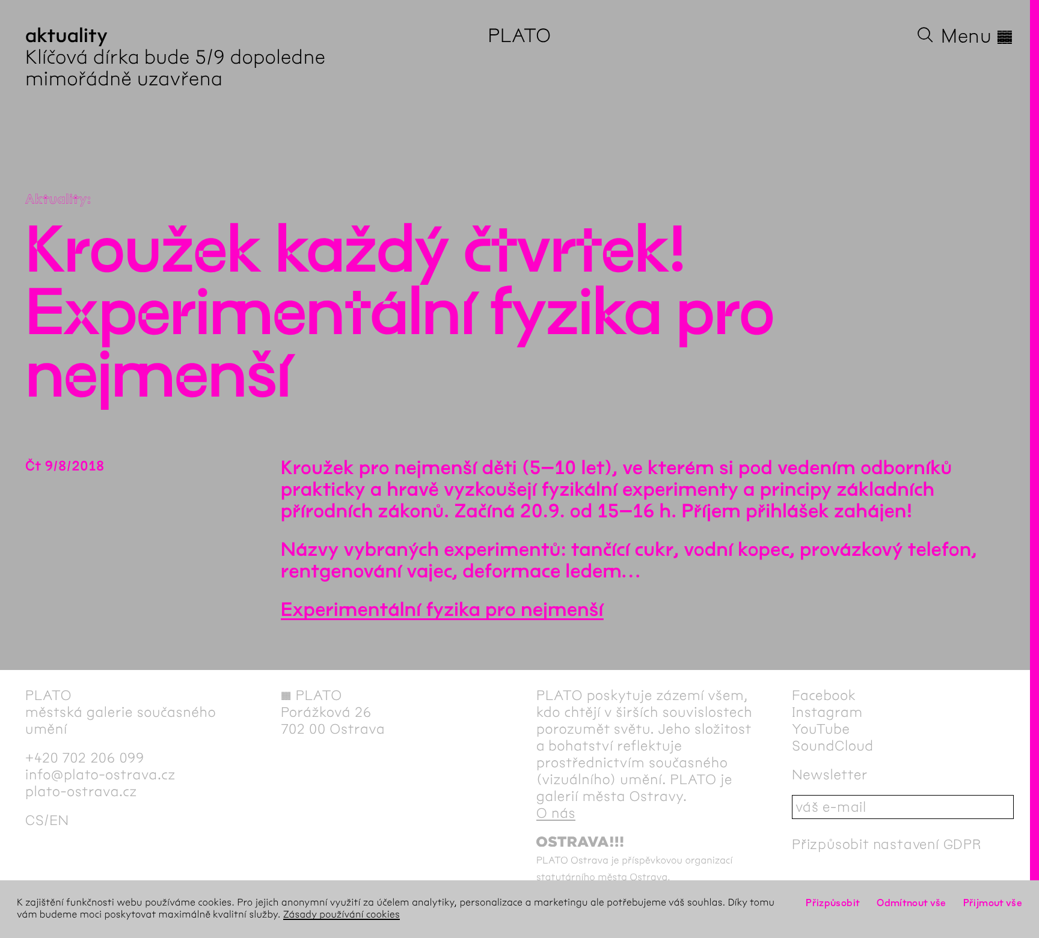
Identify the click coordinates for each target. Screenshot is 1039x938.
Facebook (824, 695)
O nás (555, 813)
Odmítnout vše (911, 903)
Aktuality (56, 199)
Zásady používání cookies (341, 915)
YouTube (821, 729)
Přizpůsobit (833, 903)
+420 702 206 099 (84, 758)
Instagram (827, 712)
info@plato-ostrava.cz (100, 774)
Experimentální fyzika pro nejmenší (442, 610)
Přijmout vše (992, 903)
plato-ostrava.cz (81, 791)
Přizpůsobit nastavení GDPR (887, 844)
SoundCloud (833, 746)
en (59, 820)
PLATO (519, 35)
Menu (977, 36)
